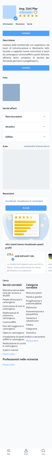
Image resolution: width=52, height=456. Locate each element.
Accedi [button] (26, 208)
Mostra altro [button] (9, 354)
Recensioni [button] (20, 24)
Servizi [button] (29, 24)
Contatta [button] (26, 33)
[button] (9, 12)
